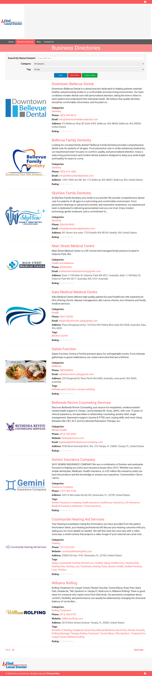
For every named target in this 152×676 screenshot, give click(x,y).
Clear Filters (74, 75)
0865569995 (66, 370)
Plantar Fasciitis (136, 630)
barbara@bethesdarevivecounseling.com (81, 442)
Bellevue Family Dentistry (71, 140)
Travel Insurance (92, 506)
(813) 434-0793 (68, 614)
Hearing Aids (132, 563)
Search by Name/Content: (22, 58)
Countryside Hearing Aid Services (78, 519)
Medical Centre (60, 335)
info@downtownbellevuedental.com (78, 119)
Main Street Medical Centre (73, 246)
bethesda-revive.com (73, 438)
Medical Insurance (61, 506)
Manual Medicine (105, 630)
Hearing (56, 543)
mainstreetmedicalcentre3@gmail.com (80, 271)
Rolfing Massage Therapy (65, 633)
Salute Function (64, 349)
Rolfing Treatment (61, 610)
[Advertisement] (87, 22)
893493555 (66, 267)
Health (55, 312)
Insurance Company (62, 487)
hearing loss (58, 566)
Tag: (28, 69)
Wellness (56, 366)
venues (81, 389)
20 (13, 650)
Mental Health (59, 430)
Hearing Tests (99, 566)
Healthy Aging (102, 563)
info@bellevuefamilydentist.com (76, 175)
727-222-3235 (67, 547)
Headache (78, 630)
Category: (26, 63)
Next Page (140, 650)
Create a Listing (89, 75)
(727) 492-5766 (68, 491)
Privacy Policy (53, 673)
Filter (61, 75)
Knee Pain (90, 630)
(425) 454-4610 (68, 115)
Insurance (118, 502)
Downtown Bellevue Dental (73, 84)
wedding (90, 389)
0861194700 (66, 316)
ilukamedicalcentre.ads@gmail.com (78, 320)
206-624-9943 (67, 224)
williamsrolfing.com (72, 618)
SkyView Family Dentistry (71, 193)
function (71, 389)
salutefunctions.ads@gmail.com (76, 374)
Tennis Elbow (107, 633)
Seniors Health (116, 566)
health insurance (90, 502)
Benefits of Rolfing (62, 630)
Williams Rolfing (64, 583)
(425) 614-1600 (68, 171)
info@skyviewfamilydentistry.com (77, 228)
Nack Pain (121, 630)
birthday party (59, 389)
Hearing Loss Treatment (78, 566)
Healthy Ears (117, 563)
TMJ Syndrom (122, 633)
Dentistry (56, 111)
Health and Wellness (63, 263)
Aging (55, 563)
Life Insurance (132, 502)
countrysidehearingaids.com (77, 551)
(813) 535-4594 (68, 434)
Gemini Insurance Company (73, 460)
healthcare (106, 502)
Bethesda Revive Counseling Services (81, 403)
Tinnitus (62, 569)
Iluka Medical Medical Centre (74, 292)
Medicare (77, 506)
